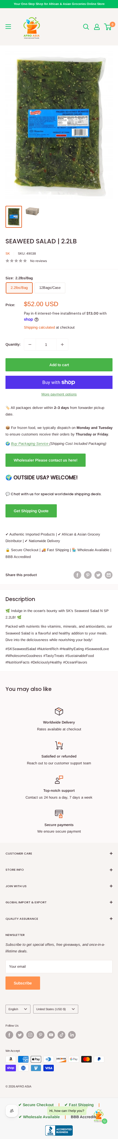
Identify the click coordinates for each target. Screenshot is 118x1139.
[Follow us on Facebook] (9, 1035)
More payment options (59, 394)
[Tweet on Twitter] (98, 575)
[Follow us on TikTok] (61, 1035)
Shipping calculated (39, 327)
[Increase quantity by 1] (62, 344)
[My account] (97, 27)
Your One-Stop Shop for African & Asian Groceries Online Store (59, 3)
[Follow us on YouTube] (51, 1035)
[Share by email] (109, 575)
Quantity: (13, 344)
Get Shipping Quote (31, 511)
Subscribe (23, 983)
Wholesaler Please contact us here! (45, 460)
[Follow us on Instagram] (30, 1035)
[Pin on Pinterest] (88, 575)
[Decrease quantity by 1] (30, 344)
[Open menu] (8, 26)
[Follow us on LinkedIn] (72, 1035)
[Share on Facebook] (77, 575)
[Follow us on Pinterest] (40, 1035)
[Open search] (86, 27)
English (13, 1009)
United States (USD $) (51, 1009)
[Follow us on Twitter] (20, 1035)
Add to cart (59, 365)
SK (7, 253)
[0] (108, 27)
